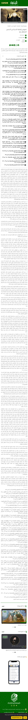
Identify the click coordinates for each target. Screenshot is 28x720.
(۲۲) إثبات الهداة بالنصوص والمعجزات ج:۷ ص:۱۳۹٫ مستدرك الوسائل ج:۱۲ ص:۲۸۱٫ (14, 157)
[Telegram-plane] (16, 706)
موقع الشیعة (24, 26)
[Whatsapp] (12, 706)
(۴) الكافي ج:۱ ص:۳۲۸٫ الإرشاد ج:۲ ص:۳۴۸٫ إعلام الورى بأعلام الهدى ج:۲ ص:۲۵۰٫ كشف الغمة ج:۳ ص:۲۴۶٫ (14, 71)
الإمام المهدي (20, 40)
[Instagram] (14, 706)
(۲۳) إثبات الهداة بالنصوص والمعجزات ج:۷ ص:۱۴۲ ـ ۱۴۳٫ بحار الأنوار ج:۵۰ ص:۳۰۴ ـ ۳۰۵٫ (14, 161)
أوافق (25, 717)
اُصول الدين (13, 26)
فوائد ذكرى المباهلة (22, 625)
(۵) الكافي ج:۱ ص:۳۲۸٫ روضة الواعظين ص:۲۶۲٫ (15, 74)
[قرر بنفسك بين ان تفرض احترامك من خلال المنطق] (14, 641)
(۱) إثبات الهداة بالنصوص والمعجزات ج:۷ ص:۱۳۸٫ (15, 59)
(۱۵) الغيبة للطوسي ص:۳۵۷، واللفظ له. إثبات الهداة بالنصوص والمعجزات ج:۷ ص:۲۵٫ (14, 126)
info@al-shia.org (8, 712)
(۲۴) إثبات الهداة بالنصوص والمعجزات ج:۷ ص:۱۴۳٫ (14, 165)
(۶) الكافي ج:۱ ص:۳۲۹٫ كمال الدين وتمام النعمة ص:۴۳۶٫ (14, 77)
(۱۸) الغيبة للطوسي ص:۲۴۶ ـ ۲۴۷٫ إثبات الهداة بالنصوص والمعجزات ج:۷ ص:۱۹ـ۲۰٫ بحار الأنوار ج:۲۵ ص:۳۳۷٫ (14, 142)
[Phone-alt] (4, 3)
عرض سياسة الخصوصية (17, 717)
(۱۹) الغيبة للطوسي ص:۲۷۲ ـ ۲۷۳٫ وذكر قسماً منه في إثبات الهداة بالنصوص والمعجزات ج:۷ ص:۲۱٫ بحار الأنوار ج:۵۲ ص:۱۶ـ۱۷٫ (14, 147)
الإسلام (18, 26)
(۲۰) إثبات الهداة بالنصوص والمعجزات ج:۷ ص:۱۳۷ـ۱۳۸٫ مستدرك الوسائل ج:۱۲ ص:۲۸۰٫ (14, 151)
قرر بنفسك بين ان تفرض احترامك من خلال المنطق (16, 650)
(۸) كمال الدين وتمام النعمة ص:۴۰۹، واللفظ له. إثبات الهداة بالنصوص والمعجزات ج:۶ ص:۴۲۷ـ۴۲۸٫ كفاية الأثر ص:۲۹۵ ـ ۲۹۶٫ (14, 87)
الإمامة (9, 26)
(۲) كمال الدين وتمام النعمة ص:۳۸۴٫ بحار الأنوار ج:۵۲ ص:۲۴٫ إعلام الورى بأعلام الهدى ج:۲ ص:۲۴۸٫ (14, 62)
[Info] (7, 3)
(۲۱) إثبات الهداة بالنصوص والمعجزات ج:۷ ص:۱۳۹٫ (14, 154)
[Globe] (2, 3)
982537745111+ (21, 712)
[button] (18, 45)
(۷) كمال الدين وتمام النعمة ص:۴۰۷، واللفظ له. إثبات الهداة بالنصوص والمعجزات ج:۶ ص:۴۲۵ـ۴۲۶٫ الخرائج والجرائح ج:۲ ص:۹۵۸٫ (14, 82)
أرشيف (3, 606)
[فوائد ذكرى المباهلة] (14, 616)
